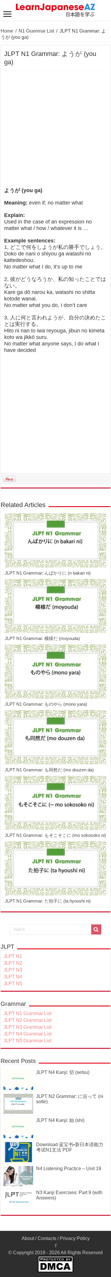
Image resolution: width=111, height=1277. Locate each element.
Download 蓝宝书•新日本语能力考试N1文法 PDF (69, 1147)
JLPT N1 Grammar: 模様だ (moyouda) (42, 638)
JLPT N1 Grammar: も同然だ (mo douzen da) (49, 769)
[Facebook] (55, 1245)
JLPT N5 (13, 983)
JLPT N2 (13, 963)
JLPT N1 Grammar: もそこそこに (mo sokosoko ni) (55, 835)
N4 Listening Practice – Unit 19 (68, 1168)
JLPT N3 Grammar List (28, 1027)
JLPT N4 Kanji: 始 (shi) (60, 1120)
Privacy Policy (75, 1238)
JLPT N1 (13, 956)
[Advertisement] (55, 129)
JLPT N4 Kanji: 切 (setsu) (62, 1072)
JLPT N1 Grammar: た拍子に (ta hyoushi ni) (48, 900)
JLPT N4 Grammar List (28, 1033)
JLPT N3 (13, 969)
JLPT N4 (13, 976)
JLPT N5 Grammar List (28, 1040)
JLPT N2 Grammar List (28, 1020)
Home (7, 30)
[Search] (96, 929)
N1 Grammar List (36, 30)
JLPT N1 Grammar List (28, 1013)
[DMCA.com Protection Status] (55, 1263)
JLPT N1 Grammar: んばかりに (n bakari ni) (48, 572)
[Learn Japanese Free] (55, 9)
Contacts (47, 1238)
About (28, 1238)
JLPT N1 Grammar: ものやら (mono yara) (46, 704)
